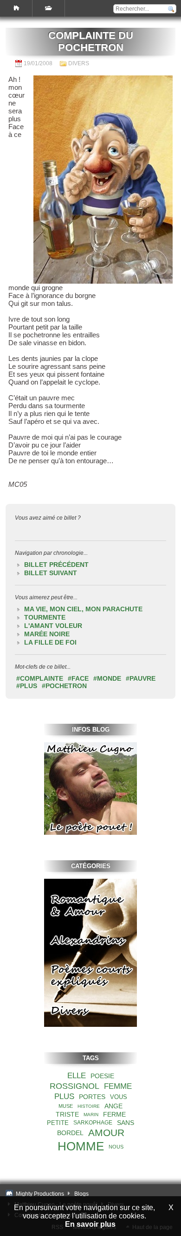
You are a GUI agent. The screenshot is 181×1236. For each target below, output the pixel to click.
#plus (26, 685)
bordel (70, 1133)
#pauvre (140, 678)
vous (118, 1096)
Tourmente (44, 617)
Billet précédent (56, 564)
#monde (107, 678)
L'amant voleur (53, 625)
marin (91, 1114)
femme (118, 1086)
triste (67, 1114)
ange (113, 1106)
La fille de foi (50, 642)
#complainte (39, 678)
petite (58, 1122)
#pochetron (64, 685)
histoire (89, 1106)
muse (65, 1106)
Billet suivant (50, 573)
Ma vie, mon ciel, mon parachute (83, 609)
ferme (114, 1114)
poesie (102, 1076)
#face (78, 678)
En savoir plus (90, 1224)
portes (92, 1096)
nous (116, 1146)
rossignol (74, 1086)
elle (76, 1075)
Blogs (81, 1194)
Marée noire (47, 634)
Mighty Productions (40, 1194)
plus (64, 1096)
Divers (78, 63)
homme (81, 1146)
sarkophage (92, 1122)
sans (125, 1122)
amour (106, 1132)
